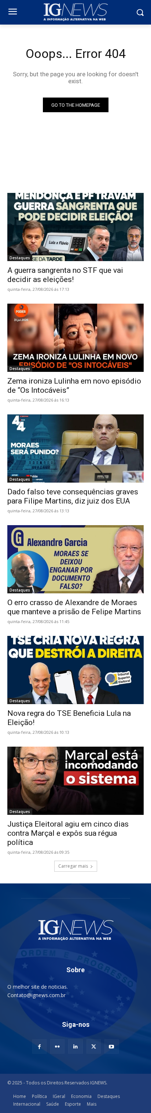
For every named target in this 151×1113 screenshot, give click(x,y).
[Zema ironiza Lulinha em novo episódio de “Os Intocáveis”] (75, 338)
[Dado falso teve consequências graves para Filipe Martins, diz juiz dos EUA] (75, 448)
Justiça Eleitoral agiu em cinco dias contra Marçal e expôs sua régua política (68, 833)
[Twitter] (93, 1046)
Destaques (20, 257)
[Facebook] (39, 1046)
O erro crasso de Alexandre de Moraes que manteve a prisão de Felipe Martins (74, 607)
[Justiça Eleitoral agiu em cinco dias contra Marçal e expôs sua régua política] (75, 781)
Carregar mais (73, 866)
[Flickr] (57, 1046)
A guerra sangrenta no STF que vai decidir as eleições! (65, 275)
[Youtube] (111, 1046)
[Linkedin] (75, 1046)
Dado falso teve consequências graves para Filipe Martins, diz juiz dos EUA (72, 496)
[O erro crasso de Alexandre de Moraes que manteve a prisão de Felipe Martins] (75, 559)
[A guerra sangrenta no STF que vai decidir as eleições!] (75, 227)
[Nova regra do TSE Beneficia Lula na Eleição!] (75, 670)
